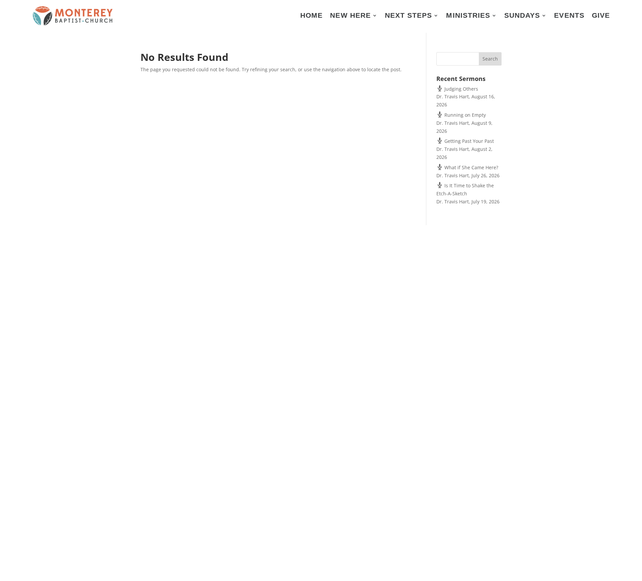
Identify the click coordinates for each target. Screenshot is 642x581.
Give (601, 16)
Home (311, 16)
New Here (350, 16)
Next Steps (408, 16)
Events (569, 16)
